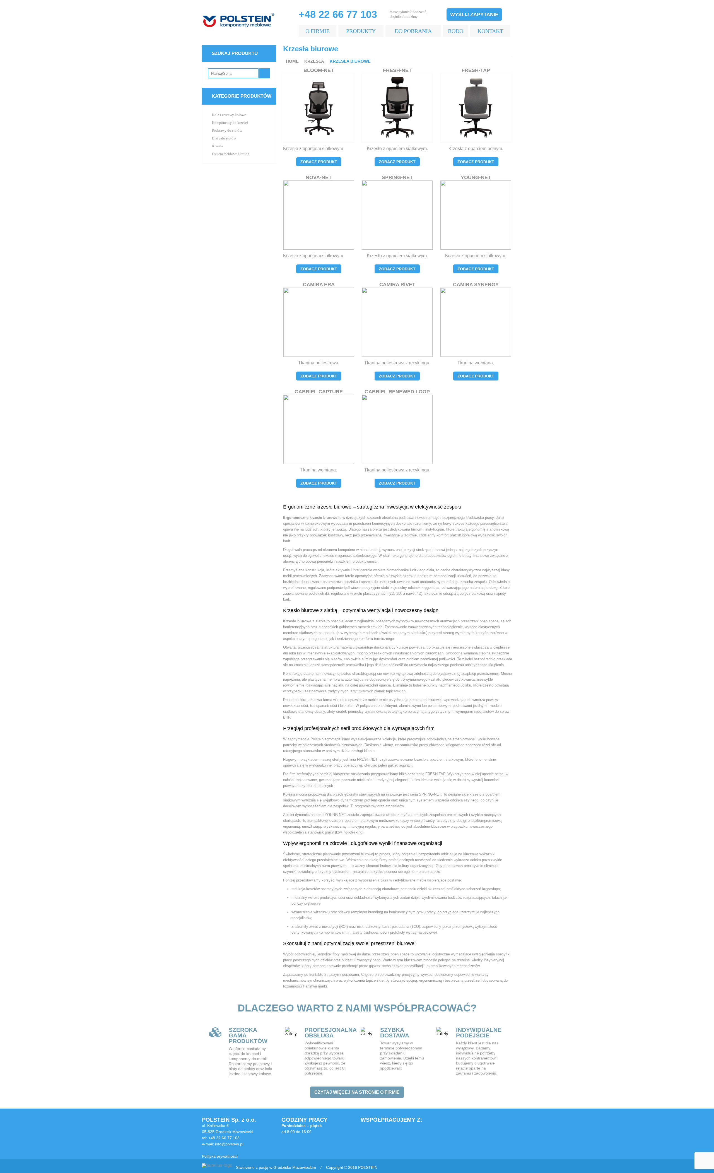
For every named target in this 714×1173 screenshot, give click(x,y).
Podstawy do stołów (227, 130)
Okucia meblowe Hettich (230, 154)
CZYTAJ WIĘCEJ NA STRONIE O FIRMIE (357, 1092)
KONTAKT (490, 31)
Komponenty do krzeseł (230, 123)
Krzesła (314, 61)
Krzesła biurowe (350, 61)
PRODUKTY (361, 31)
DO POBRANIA (413, 31)
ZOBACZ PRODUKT (318, 162)
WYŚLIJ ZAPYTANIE (474, 14)
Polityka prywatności (220, 1156)
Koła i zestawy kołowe (229, 115)
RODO (455, 31)
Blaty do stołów (224, 138)
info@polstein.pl (229, 1144)
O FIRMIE (317, 31)
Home (292, 61)
